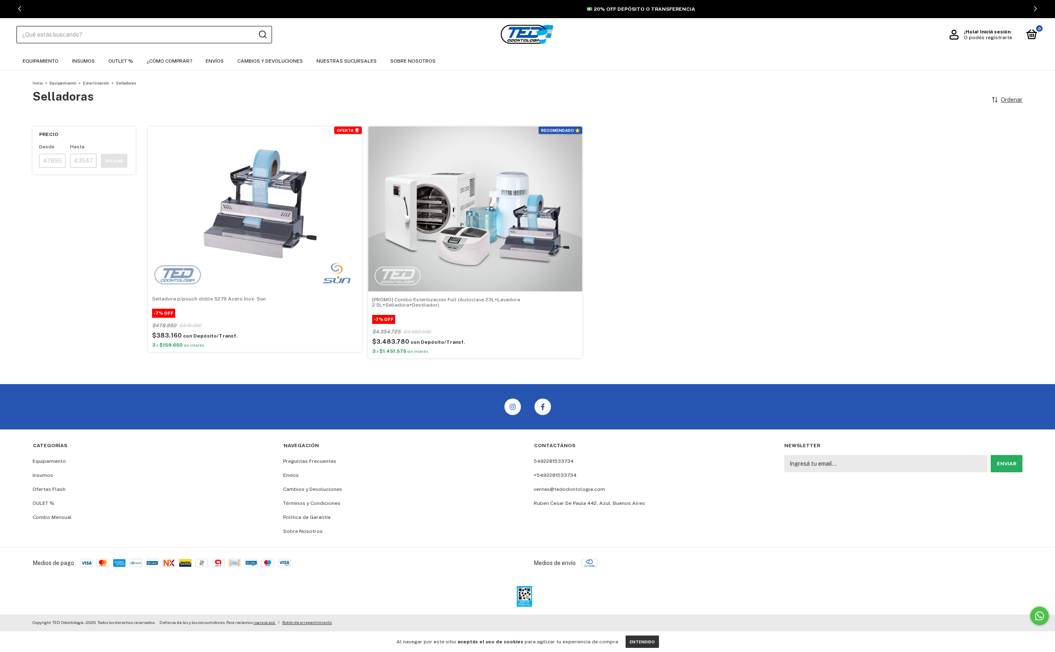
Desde (46, 147)
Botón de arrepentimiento (307, 622)
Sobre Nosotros (413, 61)
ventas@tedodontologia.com (569, 489)
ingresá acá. (264, 622)
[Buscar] (262, 34)
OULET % (43, 503)
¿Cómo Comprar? (169, 61)
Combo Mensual (52, 517)
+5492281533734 (555, 475)
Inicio (38, 82)
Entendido (642, 641)
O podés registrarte (988, 37)
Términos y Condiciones (311, 503)
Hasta (77, 147)
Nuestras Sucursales (346, 61)
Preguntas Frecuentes (309, 461)
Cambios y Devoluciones (270, 61)
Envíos (215, 61)
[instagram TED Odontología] (512, 407)
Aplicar (114, 160)
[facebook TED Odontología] (543, 407)
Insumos (83, 61)
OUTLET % (120, 61)
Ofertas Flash (49, 489)
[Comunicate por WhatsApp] (1039, 616)
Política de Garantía (307, 517)
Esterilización (96, 82)
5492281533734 (554, 461)
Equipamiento (41, 61)
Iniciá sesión (995, 32)
